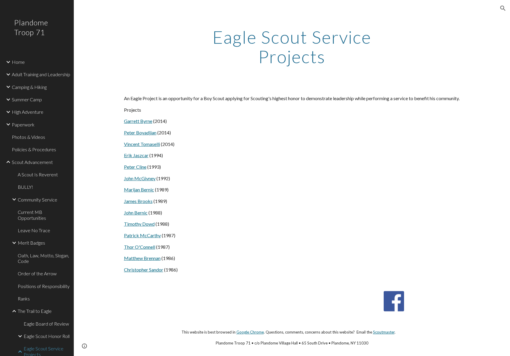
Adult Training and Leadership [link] (41, 74)
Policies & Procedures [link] (34, 149)
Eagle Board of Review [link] (46, 323)
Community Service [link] (37, 199)
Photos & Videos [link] (28, 137)
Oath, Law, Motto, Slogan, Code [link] (43, 258)
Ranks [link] (24, 298)
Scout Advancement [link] (32, 162)
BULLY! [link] (25, 187)
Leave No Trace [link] (34, 230)
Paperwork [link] (23, 124)
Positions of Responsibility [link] (44, 286)
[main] (292, 47)
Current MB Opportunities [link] (32, 214)
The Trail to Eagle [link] (35, 311)
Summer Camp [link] (27, 99)
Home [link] (18, 62)
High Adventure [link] (27, 112)
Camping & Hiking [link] (29, 87)
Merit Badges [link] (31, 243)
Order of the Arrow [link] (37, 273)
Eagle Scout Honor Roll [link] (47, 336)
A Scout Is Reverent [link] (38, 174)
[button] (503, 8)
